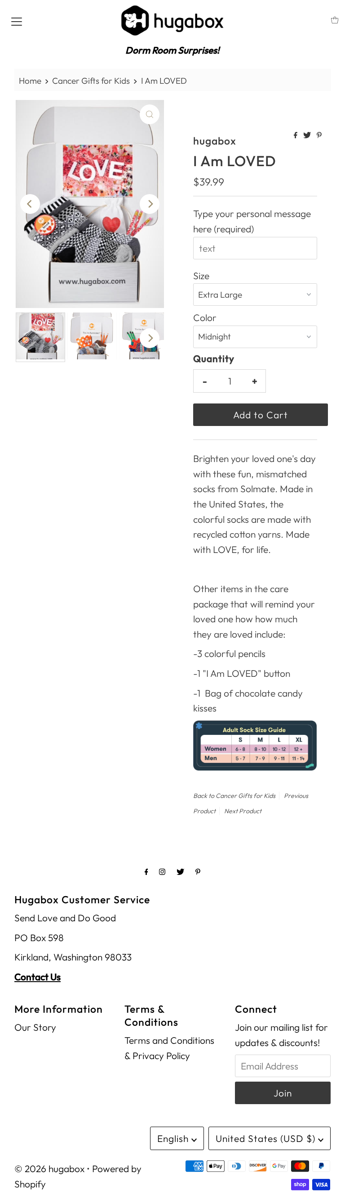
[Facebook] (146, 871)
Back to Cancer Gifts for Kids (234, 796)
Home (30, 80)
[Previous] (30, 204)
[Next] (149, 204)
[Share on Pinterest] (319, 135)
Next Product (242, 811)
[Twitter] (180, 871)
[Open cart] (335, 20)
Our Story (35, 1027)
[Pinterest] (197, 871)
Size (201, 275)
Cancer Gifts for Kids (91, 80)
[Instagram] (162, 871)
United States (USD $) (267, 1138)
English (174, 1138)
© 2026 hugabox (49, 1168)
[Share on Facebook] (296, 135)
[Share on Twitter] (307, 135)
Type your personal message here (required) (252, 221)
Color (205, 317)
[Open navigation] (16, 20)
